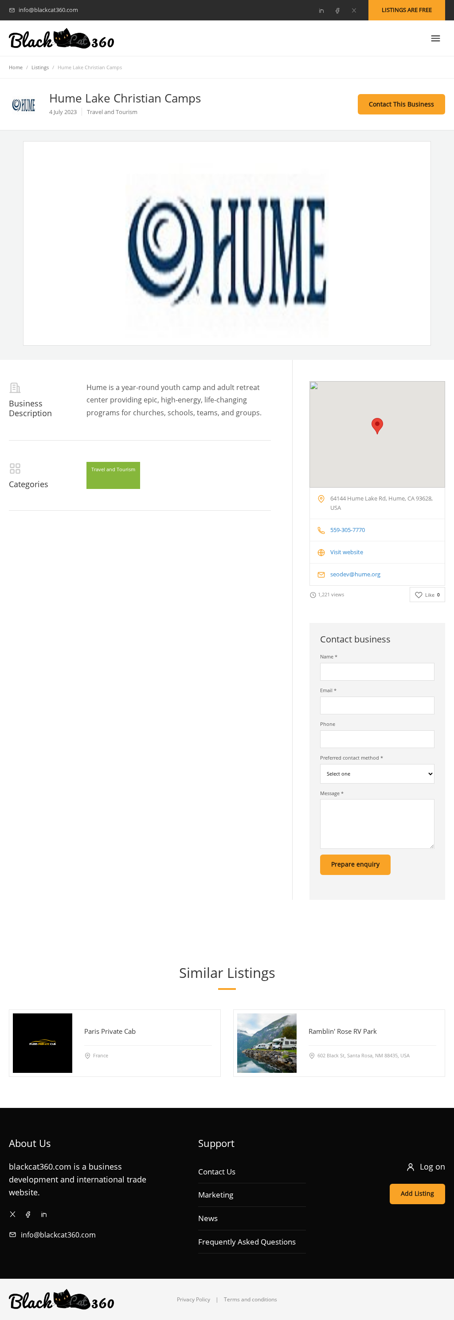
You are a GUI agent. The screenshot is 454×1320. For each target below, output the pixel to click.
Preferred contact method (351, 757)
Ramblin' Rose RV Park (343, 1030)
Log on (432, 1166)
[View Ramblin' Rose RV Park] (267, 1043)
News (208, 1218)
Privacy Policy (193, 1299)
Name (328, 656)
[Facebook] (337, 10)
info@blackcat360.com (58, 1235)
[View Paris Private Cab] (42, 1043)
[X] (354, 10)
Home (16, 67)
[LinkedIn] (321, 10)
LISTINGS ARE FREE (407, 10)
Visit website (346, 552)
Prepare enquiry (355, 864)
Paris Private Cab (110, 1030)
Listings (40, 67)
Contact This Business (401, 104)
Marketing (215, 1195)
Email (328, 690)
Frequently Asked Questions (247, 1242)
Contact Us (216, 1171)
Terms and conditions (250, 1299)
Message (332, 793)
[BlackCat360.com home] (61, 38)
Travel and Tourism (113, 469)
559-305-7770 (347, 530)
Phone (327, 724)
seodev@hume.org (355, 574)
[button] (377, 426)
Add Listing (417, 1193)
